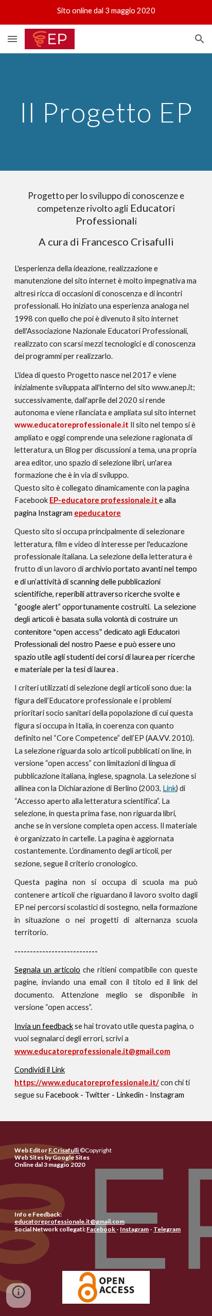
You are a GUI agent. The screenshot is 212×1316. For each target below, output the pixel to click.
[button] (12, 39)
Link (169, 788)
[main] (106, 112)
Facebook (62, 1094)
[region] (106, 12)
